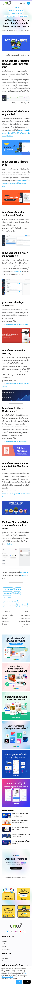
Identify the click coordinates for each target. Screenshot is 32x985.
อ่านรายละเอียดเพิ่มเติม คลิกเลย (16, 879)
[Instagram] (16, 931)
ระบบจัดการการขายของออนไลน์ (11, 601)
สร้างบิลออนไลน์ (23, 605)
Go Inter (9, 544)
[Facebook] (7, 931)
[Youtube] (20, 931)
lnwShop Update (7, 593)
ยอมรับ (27, 982)
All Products (15, 8)
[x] (11, 931)
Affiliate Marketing (8, 589)
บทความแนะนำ (23, 16)
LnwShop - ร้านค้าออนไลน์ (16, 11)
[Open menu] (28, 3)
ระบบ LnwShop (7, 597)
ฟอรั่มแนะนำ (24, 573)
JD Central (18, 589)
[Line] (24, 931)
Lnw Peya (10, 30)
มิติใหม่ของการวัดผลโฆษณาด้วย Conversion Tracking (8, 618)
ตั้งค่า (25, 973)
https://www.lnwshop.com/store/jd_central (15, 324)
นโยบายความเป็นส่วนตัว (7, 977)
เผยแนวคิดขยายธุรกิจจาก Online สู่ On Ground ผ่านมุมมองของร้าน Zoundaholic (24, 619)
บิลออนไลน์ (17, 593)
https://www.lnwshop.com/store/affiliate (14, 441)
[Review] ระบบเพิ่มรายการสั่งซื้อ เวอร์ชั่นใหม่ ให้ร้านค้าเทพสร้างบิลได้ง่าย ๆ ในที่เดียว (16, 133)
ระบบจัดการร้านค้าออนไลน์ (10, 605)
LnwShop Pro (17, 272)
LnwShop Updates (16, 13)
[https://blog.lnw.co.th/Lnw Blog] (7, 3)
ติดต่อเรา (24, 575)
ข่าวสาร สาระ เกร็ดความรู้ (11, 16)
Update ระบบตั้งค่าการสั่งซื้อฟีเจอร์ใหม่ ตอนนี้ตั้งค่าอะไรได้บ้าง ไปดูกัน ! (16, 183)
